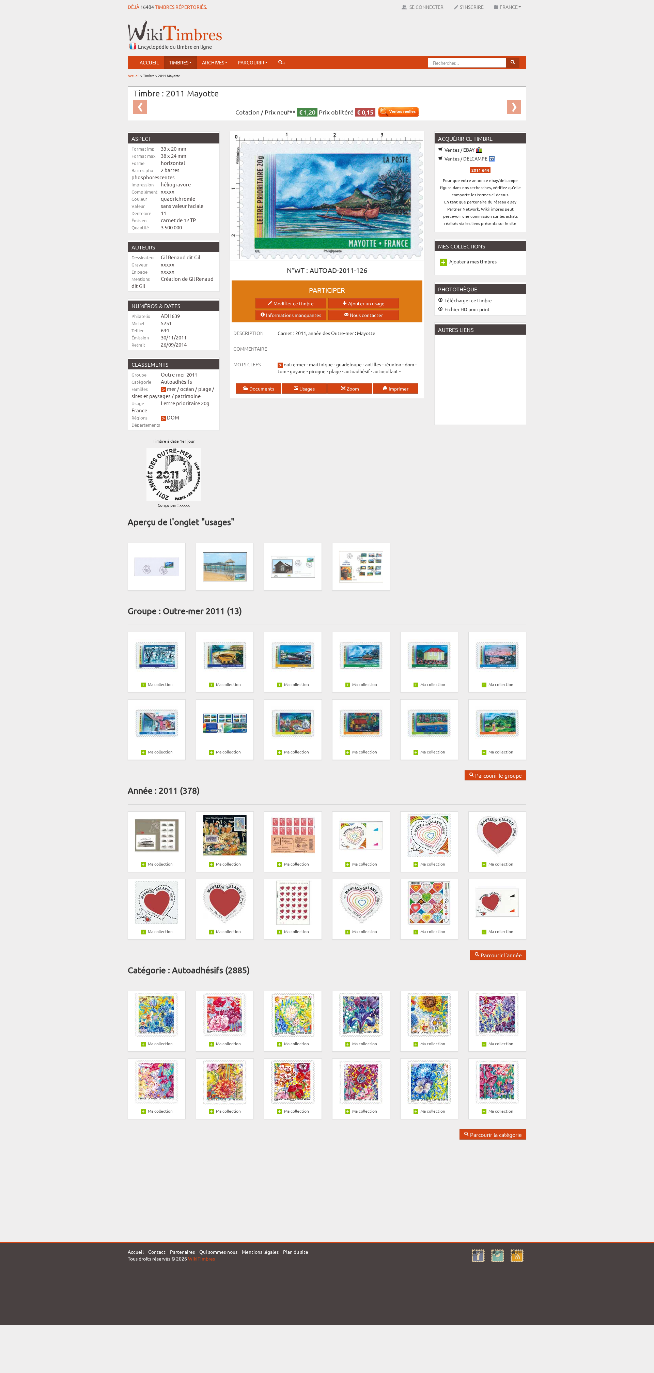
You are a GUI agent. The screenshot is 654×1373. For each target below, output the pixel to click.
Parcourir (251, 62)
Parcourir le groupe (498, 775)
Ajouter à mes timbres (473, 261)
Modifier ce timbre (293, 303)
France (509, 7)
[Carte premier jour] (225, 566)
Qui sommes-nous (218, 1252)
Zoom (352, 388)
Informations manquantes (293, 315)
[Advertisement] (402, 35)
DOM (173, 417)
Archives (213, 62)
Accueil (149, 62)
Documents (261, 388)
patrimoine (188, 396)
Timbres (178, 62)
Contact (157, 1252)
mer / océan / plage (189, 388)
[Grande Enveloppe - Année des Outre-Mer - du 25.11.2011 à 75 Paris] (361, 566)
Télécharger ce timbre (467, 300)
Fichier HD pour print (466, 309)
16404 (147, 7)
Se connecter (425, 7)
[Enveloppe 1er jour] (293, 566)
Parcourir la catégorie (495, 1134)
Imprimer (398, 388)
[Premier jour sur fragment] (157, 566)
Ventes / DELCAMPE (465, 158)
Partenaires (182, 1252)
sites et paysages (151, 396)
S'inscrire (472, 7)
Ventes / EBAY (459, 150)
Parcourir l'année (500, 954)
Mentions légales (260, 1252)
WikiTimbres (201, 1258)
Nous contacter (366, 315)
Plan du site (295, 1252)
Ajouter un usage (366, 303)
